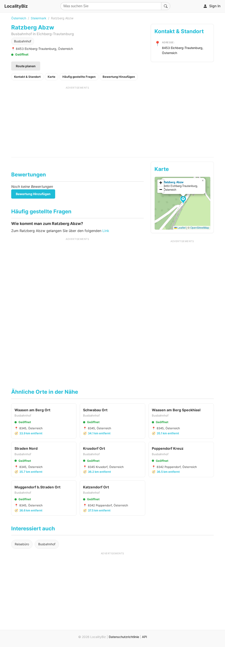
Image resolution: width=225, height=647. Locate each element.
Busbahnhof (22, 41)
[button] (184, 200)
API (144, 637)
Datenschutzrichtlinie (124, 637)
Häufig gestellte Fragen (79, 76)
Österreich (18, 18)
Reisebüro (22, 544)
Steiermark (38, 18)
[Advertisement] (77, 120)
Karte (51, 76)
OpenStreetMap (199, 227)
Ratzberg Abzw (173, 182)
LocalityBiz (16, 6)
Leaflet (181, 227)
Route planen (26, 66)
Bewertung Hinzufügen (119, 76)
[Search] (165, 6)
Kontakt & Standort (27, 76)
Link (105, 230)
